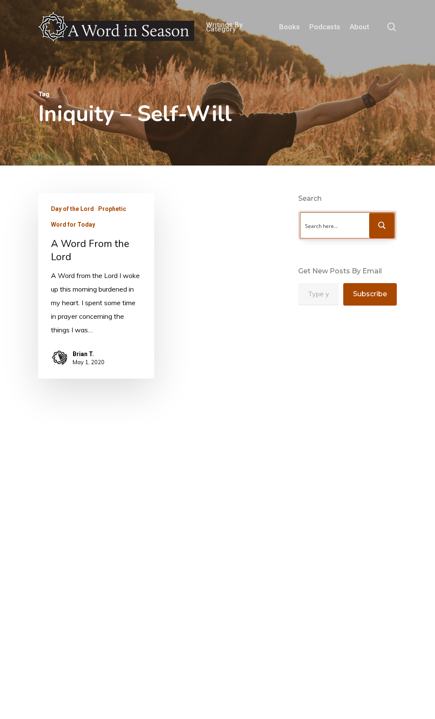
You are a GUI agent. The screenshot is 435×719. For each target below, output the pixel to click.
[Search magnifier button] (382, 225)
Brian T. (83, 354)
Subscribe (370, 294)
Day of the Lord (72, 208)
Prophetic (112, 208)
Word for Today (73, 224)
